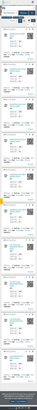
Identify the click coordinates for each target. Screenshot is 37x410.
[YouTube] (29, 408)
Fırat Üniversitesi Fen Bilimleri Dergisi (16, 357)
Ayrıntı (31, 59)
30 (7, 17)
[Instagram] (26, 408)
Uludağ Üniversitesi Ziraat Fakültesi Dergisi (18, 70)
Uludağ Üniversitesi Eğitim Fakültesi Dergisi (18, 176)
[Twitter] (23, 408)
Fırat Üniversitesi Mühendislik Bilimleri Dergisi (16, 247)
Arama (24, 13)
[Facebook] (19, 408)
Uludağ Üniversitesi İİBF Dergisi (17, 35)
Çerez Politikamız (21, 401)
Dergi (19, 17)
